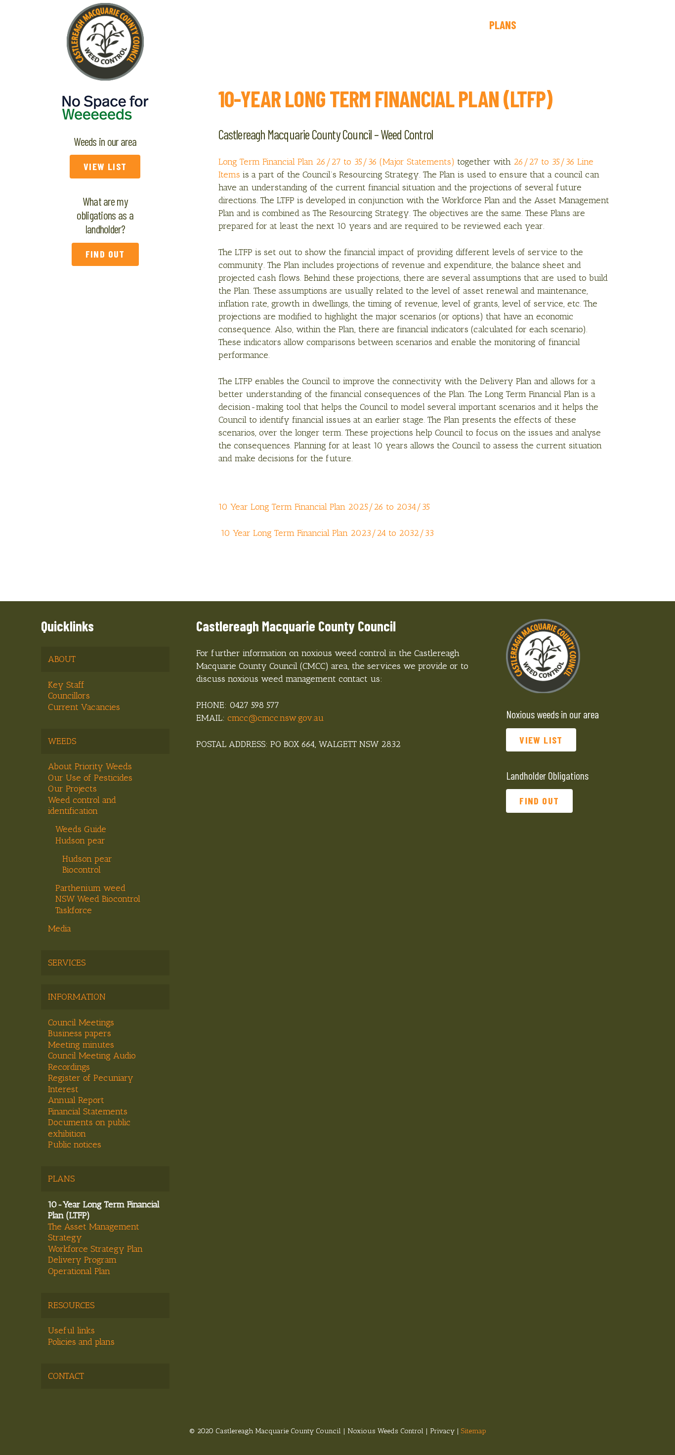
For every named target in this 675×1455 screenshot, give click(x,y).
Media (59, 928)
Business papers (79, 1033)
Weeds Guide (80, 829)
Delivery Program (82, 1259)
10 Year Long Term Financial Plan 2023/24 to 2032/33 (327, 533)
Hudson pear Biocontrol (87, 864)
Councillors (69, 695)
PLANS (61, 1178)
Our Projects (72, 788)
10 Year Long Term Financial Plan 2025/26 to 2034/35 (324, 506)
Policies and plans (81, 1341)
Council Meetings (81, 1022)
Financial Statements (87, 1111)
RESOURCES (71, 1305)
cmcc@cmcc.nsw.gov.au (275, 717)
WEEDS (62, 741)
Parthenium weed (90, 887)
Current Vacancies (84, 707)
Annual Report (76, 1100)
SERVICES (66, 962)
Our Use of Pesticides (90, 777)
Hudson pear (80, 840)
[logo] (105, 42)
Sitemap (473, 1430)
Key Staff (66, 684)
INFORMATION (77, 996)
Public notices (74, 1144)
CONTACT (66, 1375)
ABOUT (62, 659)
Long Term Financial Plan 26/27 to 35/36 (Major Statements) (336, 161)
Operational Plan (79, 1271)
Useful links (71, 1330)
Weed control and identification (82, 805)
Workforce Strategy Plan (95, 1248)
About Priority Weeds (90, 766)
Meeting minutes (81, 1044)
